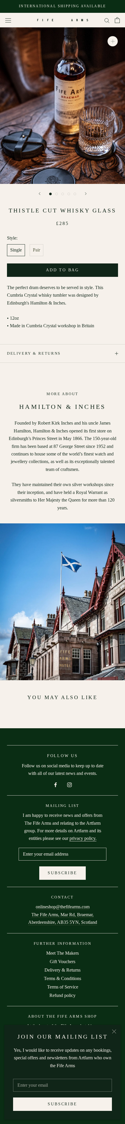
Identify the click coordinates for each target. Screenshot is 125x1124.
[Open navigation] (8, 20)
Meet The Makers (62, 953)
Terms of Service (62, 986)
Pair (36, 249)
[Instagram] (69, 784)
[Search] (107, 20)
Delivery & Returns (34, 353)
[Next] (86, 193)
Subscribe (62, 1104)
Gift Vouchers (62, 961)
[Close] (114, 1031)
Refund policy (62, 995)
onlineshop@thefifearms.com (63, 906)
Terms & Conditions (62, 978)
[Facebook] (55, 784)
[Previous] (39, 193)
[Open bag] (117, 20)
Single (16, 249)
